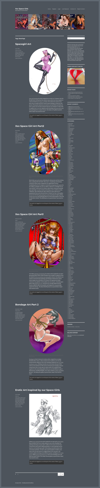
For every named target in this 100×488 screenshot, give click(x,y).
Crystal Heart (70, 164)
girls (21, 137)
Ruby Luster (70, 280)
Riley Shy (70, 278)
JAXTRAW (70, 202)
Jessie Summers (71, 206)
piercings (17, 228)
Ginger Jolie (70, 190)
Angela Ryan (70, 130)
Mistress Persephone (72, 251)
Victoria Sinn (70, 316)
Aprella (69, 135)
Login (59, 9)
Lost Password (65, 9)
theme (16, 56)
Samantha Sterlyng (71, 283)
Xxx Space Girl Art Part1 (29, 214)
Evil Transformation (75, 106)
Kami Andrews (71, 214)
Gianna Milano (71, 188)
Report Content (81, 9)
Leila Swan (70, 228)
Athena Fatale (70, 141)
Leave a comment (18, 58)
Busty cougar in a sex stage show (74, 98)
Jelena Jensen (70, 203)
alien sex (42, 101)
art (18, 51)
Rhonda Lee (70, 277)
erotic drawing (36, 441)
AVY (69, 144)
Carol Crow (70, 157)
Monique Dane (71, 256)
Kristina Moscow (71, 222)
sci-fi (22, 55)
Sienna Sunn (70, 292)
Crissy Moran (70, 163)
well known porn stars (58, 108)
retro (16, 139)
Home (49, 9)
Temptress (70, 303)
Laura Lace (70, 224)
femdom (23, 224)
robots (18, 139)
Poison (69, 269)
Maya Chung (70, 239)
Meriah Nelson (71, 242)
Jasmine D (70, 200)
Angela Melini (70, 129)
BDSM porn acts (38, 283)
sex (20, 139)
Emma (69, 180)
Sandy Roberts (71, 284)
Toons (20, 50)
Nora (69, 266)
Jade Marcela (70, 195)
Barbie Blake (70, 145)
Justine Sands (70, 213)
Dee (69, 173)
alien (16, 51)
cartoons (21, 223)
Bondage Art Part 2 (27, 304)
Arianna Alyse (70, 138)
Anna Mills (70, 133)
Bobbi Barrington (71, 147)
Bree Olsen (70, 150)
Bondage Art (32, 359)
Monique (70, 255)
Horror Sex (77, 326)
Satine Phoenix (71, 285)
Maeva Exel (70, 236)
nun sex (73, 56)
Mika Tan (70, 249)
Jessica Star (70, 205)
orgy (18, 138)
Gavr (69, 186)
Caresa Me (70, 156)
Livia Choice (70, 231)
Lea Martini (70, 227)
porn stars (17, 55)
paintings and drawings (39, 273)
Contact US (73, 9)
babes (19, 397)
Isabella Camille (71, 191)
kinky (16, 138)
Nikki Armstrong (71, 262)
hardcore (17, 317)
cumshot (17, 314)
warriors (16, 141)
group (23, 137)
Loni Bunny (70, 234)
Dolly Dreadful (71, 175)
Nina (69, 264)
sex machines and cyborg (43, 277)
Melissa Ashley (71, 240)
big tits (23, 133)
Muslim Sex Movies (71, 326)
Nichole (69, 259)
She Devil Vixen (71, 291)
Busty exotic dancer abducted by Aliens (75, 97)
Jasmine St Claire (71, 201)
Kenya (69, 217)
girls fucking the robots (44, 194)
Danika (69, 169)
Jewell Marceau (71, 208)
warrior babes (60, 441)
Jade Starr (70, 196)
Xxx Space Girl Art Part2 (29, 126)
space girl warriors (39, 180)
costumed (21, 51)
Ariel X (69, 139)
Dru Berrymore (71, 178)
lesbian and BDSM (59, 370)
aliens (16, 133)
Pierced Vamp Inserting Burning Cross (75, 92)
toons (19, 56)
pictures (22, 54)
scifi (16, 229)
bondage (17, 313)
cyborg (24, 223)
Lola (69, 233)
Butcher (69, 152)
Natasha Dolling (71, 258)
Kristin (69, 220)
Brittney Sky (70, 151)
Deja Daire (70, 174)
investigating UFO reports (56, 185)
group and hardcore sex (41, 454)
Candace (69, 155)
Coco (69, 161)
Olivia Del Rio (70, 267)
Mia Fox (69, 244)
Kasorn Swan (70, 216)
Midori (69, 247)
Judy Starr (70, 211)
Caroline (69, 158)
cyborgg (16, 53)
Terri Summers (71, 305)
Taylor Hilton (70, 302)
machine (17, 226)
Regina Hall (70, 274)
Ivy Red (69, 192)
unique (21, 318)
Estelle (69, 183)
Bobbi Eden (70, 149)
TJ (68, 307)
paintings (21, 138)
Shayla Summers (71, 290)
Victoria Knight (71, 314)
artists (16, 397)
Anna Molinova (71, 134)
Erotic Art (17, 50)
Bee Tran (70, 146)
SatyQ (16, 310)
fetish (16, 54)
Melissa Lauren (71, 241)
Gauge (69, 185)
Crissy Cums (70, 162)
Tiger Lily (70, 306)
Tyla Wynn (70, 309)
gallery (22, 225)
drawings (20, 53)
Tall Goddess (70, 300)
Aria (69, 136)
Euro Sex (70, 184)
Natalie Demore (71, 257)
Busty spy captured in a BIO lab (74, 95)
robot (20, 55)
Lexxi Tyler (70, 230)
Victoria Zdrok (71, 317)
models (16, 402)
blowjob (20, 312)
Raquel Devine (70, 270)
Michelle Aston (71, 245)
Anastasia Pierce (71, 128)
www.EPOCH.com (75, 335)
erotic (24, 53)
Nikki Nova (70, 263)
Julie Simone (70, 212)
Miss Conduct (70, 250)
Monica (69, 252)
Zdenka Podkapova (71, 318)
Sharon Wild (70, 288)
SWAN (69, 297)
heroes (19, 54)
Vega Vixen (70, 312)
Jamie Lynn (70, 197)
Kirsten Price (70, 219)
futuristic (19, 225)
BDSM (20, 133)
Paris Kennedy (71, 268)
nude (19, 402)
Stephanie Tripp (71, 296)
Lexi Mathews (70, 229)
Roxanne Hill (70, 279)
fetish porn (80, 56)
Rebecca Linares (71, 272)
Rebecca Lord (70, 273)
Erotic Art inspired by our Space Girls (37, 390)
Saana (69, 281)
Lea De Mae (70, 225)
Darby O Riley (70, 171)
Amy (69, 127)
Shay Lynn (70, 289)
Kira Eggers (70, 218)
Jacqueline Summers (72, 194)
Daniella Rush (70, 168)
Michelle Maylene (71, 246)
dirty (16, 400)
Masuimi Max (70, 238)
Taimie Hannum (71, 298)
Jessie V (69, 207)
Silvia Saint (70, 294)
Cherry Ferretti (71, 160)
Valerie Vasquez (71, 311)
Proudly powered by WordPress (28, 482)
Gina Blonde (70, 189)
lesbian (22, 317)
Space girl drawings (33, 98)
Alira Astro (70, 124)
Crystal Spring (70, 166)
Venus (69, 313)
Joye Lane (70, 210)
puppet (22, 228)
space (23, 139)
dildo (16, 224)
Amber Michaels (71, 125)
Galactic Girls (73, 50)
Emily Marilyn (70, 179)
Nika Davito (70, 261)
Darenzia (70, 172)
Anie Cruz (70, 132)
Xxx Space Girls (21, 9)
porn (25, 138)
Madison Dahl (70, 235)
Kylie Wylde (70, 223)
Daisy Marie (70, 167)
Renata (69, 275)
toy (21, 229)
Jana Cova (70, 199)
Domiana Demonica (72, 177)
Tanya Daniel (70, 301)
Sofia (69, 295)
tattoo (20, 229)
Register (54, 9)
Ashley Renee (70, 140)
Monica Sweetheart (71, 253)
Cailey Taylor (70, 153)
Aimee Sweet (70, 123)
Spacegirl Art (23, 44)
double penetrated (33, 196)
